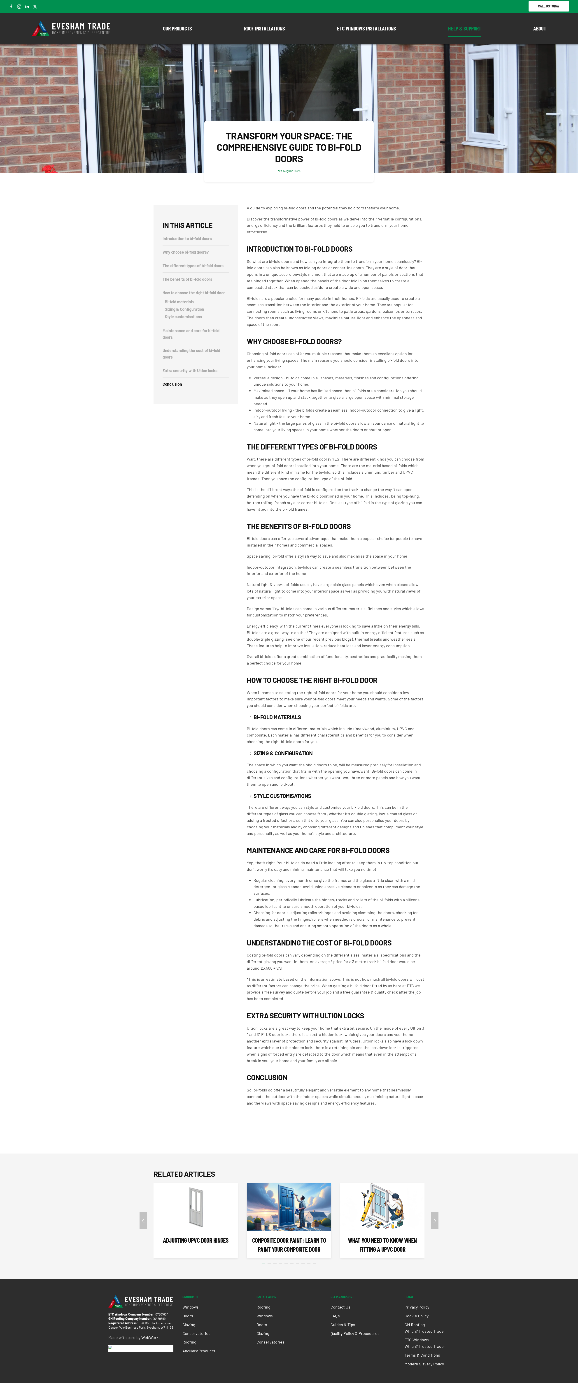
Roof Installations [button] (264, 28)
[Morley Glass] (125, 1348)
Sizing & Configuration (184, 309)
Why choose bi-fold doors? (186, 252)
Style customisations (183, 316)
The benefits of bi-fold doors (187, 279)
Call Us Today (548, 6)
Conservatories (196, 1333)
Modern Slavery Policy (424, 1363)
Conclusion (172, 384)
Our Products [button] (177, 28)
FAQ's (335, 1315)
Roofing (189, 1341)
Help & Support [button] (464, 28)
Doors (187, 1315)
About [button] (539, 28)
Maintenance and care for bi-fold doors (191, 334)
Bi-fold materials (179, 301)
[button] (143, 1220)
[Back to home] (71, 28)
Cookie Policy (417, 1315)
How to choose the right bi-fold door (194, 292)
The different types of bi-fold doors (193, 265)
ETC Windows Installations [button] (366, 28)
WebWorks (151, 1337)
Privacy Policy (417, 1306)
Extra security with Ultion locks (190, 370)
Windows (190, 1306)
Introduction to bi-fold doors (187, 238)
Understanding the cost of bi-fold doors (191, 353)
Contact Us (340, 1306)
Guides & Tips (343, 1324)
